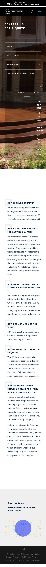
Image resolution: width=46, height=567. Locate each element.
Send (37, 93)
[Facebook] (19, 480)
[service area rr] (23, 536)
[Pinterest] (26, 480)
